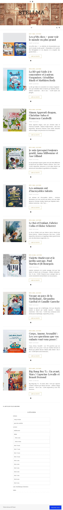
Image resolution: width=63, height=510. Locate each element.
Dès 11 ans (17, 449)
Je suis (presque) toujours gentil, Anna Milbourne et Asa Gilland (43, 153)
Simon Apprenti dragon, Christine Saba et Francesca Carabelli (42, 115)
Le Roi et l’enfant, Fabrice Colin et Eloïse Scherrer (43, 224)
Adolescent (17, 430)
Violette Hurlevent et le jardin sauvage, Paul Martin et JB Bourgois (42, 260)
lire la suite (35, 56)
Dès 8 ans (32, 69)
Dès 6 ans (32, 220)
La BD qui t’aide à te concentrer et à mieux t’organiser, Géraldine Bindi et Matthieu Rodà (42, 76)
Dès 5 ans (32, 293)
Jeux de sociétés (18, 423)
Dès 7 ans (32, 34)
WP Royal (13, 507)
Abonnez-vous (55, 507)
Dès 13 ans (17, 456)
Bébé (15, 434)
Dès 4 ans (16, 464)
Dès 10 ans (32, 255)
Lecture (38, 34)
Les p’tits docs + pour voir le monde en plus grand (44, 38)
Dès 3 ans (32, 147)
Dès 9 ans (16, 483)
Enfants (15, 416)
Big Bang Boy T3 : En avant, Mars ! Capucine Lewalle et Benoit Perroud (44, 374)
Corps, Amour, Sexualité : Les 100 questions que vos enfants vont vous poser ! (44, 336)
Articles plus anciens (12, 406)
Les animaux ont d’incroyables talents (41, 189)
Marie (30, 43)
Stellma (31, 13)
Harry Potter (17, 419)
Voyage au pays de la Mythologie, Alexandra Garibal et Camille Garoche (44, 298)
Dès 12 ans (17, 453)
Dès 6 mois (18, 441)
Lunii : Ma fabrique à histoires (20, 486)
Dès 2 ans (17, 437)
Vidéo (14, 490)
